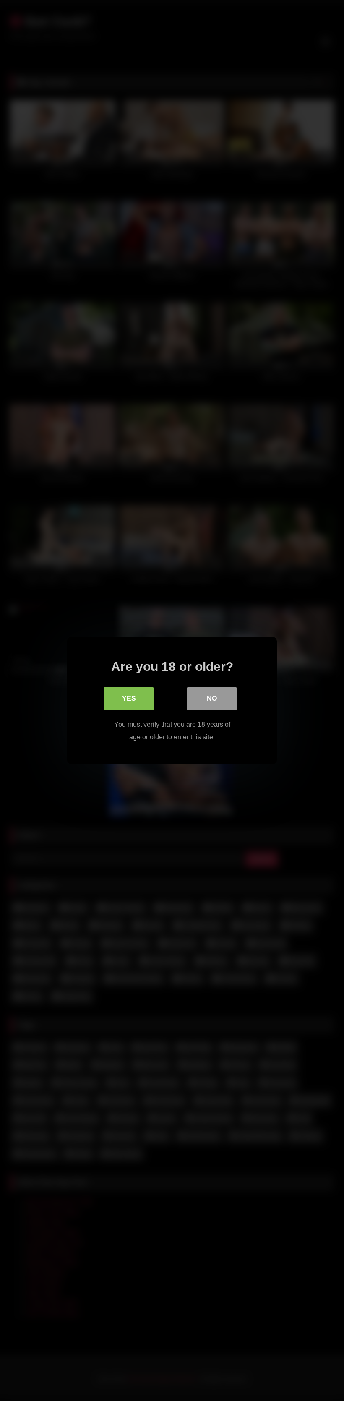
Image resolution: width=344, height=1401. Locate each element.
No (212, 698)
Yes (129, 698)
